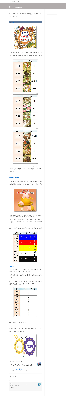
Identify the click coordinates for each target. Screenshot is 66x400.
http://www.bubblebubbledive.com (15, 361)
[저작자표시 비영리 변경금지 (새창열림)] (18, 376)
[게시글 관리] (12, 376)
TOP (56, 399)
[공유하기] (11, 376)
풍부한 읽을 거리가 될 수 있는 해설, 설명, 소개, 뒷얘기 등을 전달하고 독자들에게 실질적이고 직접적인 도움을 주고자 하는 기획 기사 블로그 (24, 385)
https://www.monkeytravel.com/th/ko (15, 368)
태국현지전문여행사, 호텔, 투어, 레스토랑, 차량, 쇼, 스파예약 (19, 370)
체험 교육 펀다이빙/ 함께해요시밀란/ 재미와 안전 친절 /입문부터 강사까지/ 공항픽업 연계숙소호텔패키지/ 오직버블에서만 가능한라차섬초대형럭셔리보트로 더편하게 (22, 365)
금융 (18, 1)
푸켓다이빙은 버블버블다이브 (23, 363)
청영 (11, 383)
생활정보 (13, 1)
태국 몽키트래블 (19, 369)
